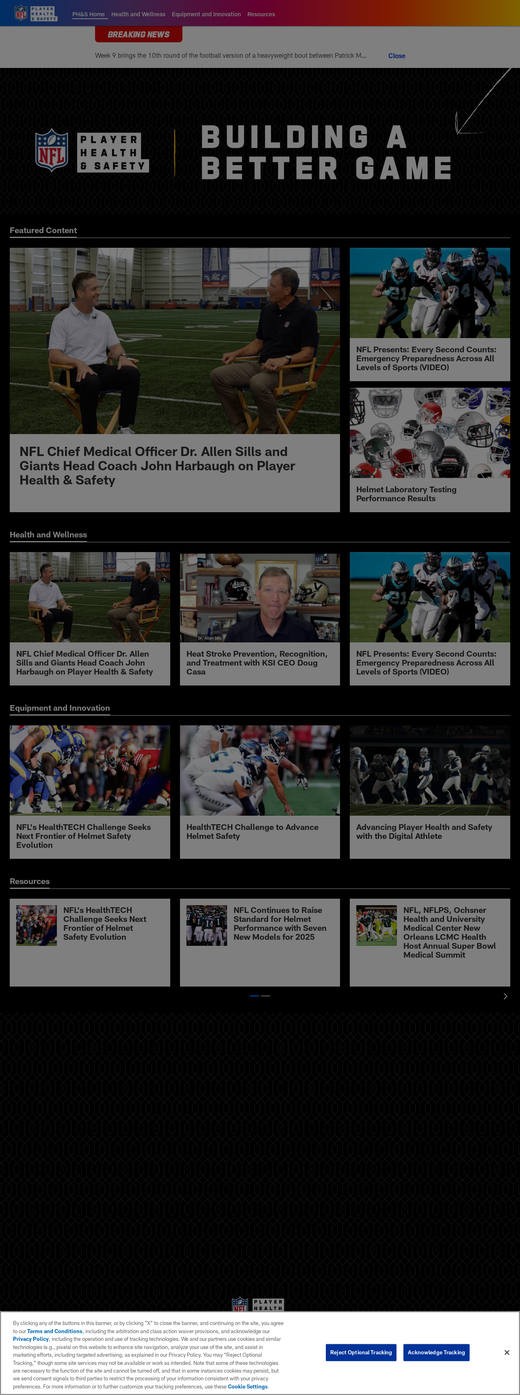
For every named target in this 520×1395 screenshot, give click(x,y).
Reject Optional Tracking (361, 1352)
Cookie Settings (248, 1386)
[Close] (507, 1353)
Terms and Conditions (54, 1331)
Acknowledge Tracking (436, 1352)
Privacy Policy (31, 1339)
